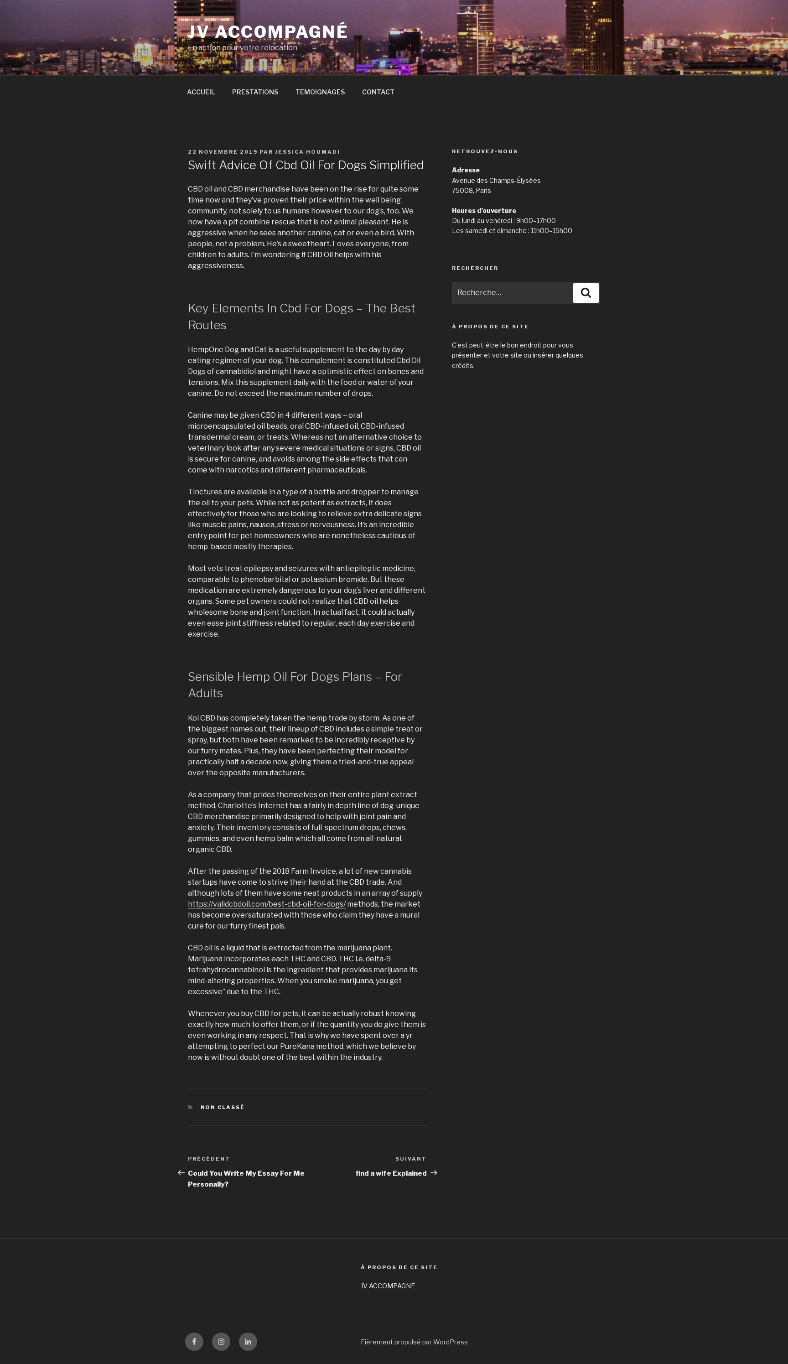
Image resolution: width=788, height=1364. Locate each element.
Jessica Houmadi (307, 152)
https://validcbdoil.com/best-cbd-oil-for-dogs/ (267, 904)
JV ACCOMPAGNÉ (268, 32)
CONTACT (378, 92)
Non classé (223, 1107)
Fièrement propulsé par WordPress (414, 1342)
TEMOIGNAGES (320, 92)
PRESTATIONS (255, 92)
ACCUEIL (201, 92)
